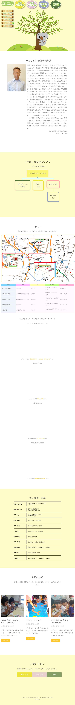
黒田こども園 (24, 674)
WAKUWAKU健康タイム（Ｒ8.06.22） (60, 621)
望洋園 (54, 674)
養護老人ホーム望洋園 (40, 478)
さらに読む (6, 640)
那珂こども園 (53, 184)
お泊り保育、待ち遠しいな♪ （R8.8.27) (11, 621)
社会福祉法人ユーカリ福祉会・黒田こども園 (40, 359)
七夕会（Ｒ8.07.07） (34, 620)
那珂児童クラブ (40, 438)
